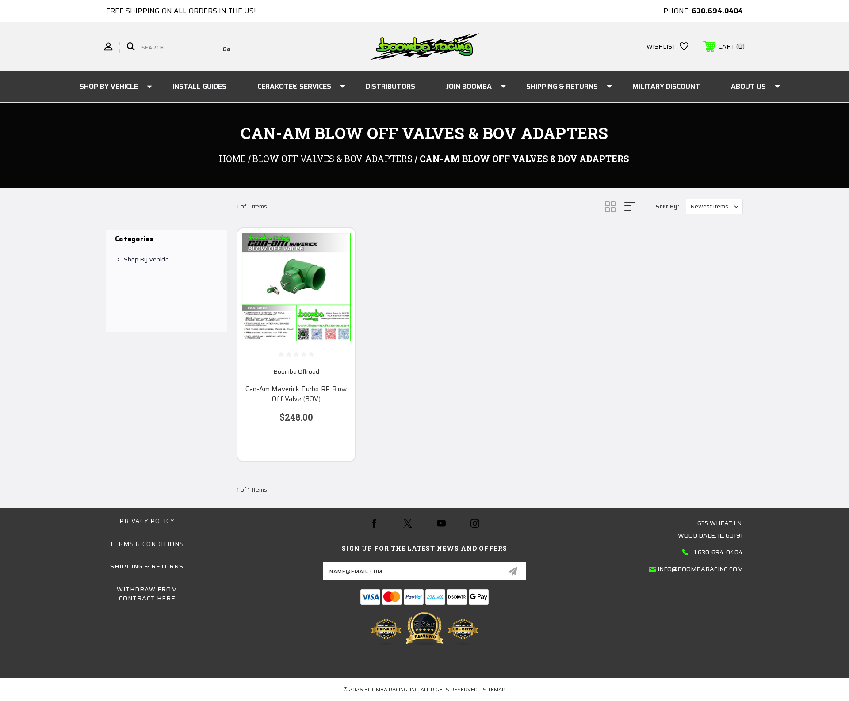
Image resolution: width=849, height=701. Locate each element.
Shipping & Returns (562, 86)
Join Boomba (469, 86)
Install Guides (199, 86)
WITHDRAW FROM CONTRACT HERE (147, 593)
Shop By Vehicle (109, 86)
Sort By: (667, 206)
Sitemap (494, 689)
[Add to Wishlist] (337, 269)
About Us (748, 86)
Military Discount (666, 86)
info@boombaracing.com (700, 569)
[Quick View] (337, 246)
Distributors (390, 86)
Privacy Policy (147, 521)
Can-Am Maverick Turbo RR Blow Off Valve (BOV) (296, 394)
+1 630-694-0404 (717, 552)
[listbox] (714, 206)
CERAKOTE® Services (294, 86)
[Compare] (337, 291)
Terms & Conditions (147, 544)
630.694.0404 (717, 10)
